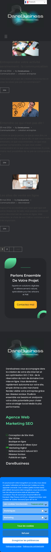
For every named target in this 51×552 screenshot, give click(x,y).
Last (18, 249)
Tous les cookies (25, 526)
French (31, 2)
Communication (7, 73)
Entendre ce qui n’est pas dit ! (22, 123)
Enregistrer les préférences (25, 540)
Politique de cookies (14, 546)
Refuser (25, 533)
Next (11, 249)
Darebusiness (24, 71)
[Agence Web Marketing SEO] (25, 15)
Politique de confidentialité (33, 546)
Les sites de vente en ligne (19, 195)
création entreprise (27, 73)
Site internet (24, 202)
